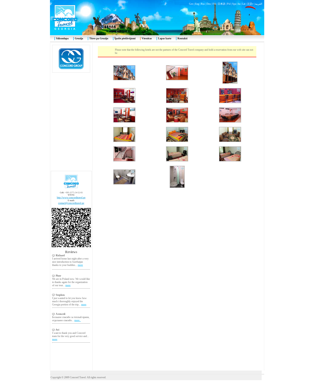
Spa (234, 3)
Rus (203, 3)
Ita (239, 3)
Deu (209, 3)
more (80, 265)
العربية (258, 3)
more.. (77, 320)
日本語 (221, 3)
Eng (197, 3)
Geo (191, 3)
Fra (214, 3)
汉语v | (251, 3)
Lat (243, 3)
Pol (228, 3)
